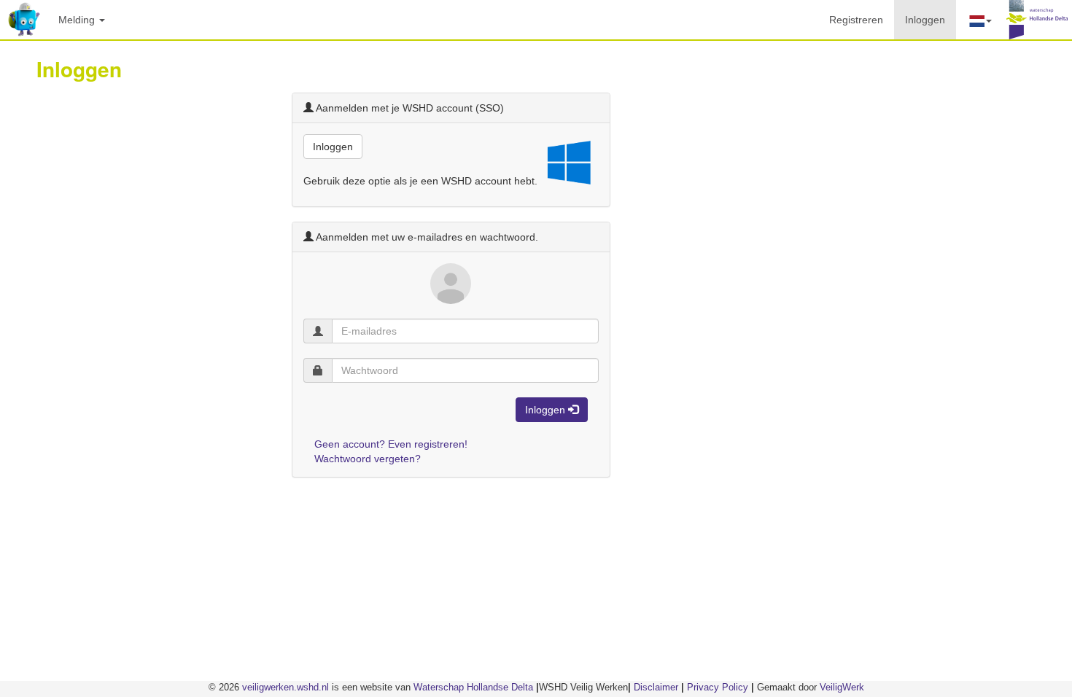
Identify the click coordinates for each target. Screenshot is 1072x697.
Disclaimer (656, 687)
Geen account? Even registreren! (390, 444)
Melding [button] (78, 20)
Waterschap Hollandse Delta (473, 687)
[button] (979, 19)
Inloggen (930, 19)
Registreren (856, 20)
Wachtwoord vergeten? (367, 458)
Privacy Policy (717, 687)
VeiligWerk (842, 687)
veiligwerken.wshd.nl (285, 687)
